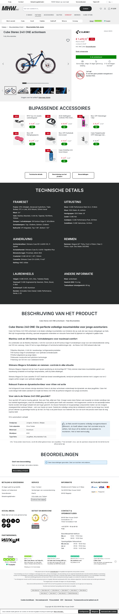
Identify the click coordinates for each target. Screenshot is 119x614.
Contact (21, 2)
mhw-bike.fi (53, 593)
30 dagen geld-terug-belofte (11, 487)
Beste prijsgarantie (82, 51)
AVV (61, 600)
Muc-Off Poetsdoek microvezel (66, 134)
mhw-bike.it (74, 590)
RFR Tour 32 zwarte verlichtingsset (34, 117)
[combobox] (53, 8)
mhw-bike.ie (83, 590)
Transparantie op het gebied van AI (86, 600)
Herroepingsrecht (42, 600)
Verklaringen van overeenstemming (43, 490)
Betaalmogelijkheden (37, 2)
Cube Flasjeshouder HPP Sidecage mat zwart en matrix (98, 134)
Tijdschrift (96, 2)
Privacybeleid (54, 600)
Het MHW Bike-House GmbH (71, 490)
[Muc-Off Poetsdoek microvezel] (51, 138)
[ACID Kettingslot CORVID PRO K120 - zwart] (51, 121)
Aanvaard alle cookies (108, 611)
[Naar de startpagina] (10, 8)
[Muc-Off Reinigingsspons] (19, 138)
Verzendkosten (81, 2)
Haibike (42, 21)
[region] (35, 69)
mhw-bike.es (55, 590)
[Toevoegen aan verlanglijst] (68, 40)
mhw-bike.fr (65, 590)
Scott (32, 21)
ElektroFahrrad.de (72, 593)
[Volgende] (68, 64)
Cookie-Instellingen (27, 600)
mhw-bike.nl (44, 593)
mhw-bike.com (45, 590)
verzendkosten (54, 571)
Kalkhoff (53, 21)
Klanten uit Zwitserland (9, 490)
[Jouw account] (105, 8)
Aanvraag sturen (44, 97)
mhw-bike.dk (62, 593)
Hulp (9, 2)
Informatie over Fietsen (39, 496)
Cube (22, 21)
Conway (75, 21)
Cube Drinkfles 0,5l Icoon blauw (66, 151)
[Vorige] (3, 64)
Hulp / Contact (36, 487)
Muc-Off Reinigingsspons (33, 134)
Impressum (68, 600)
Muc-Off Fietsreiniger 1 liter (98, 117)
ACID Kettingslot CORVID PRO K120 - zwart (66, 117)
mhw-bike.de (35, 590)
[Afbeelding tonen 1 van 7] (24, 83)
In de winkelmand (96, 57)
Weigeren (95, 611)
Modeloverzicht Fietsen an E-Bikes (72, 487)
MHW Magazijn (66, 493)
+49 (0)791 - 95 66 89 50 (69, 526)
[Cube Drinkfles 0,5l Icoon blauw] (51, 155)
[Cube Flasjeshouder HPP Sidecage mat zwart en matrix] (83, 138)
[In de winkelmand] (32, 127)
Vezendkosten (6, 493)
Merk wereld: (10, 21)
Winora (64, 21)
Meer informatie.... (59, 611)
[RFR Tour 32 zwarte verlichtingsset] (19, 121)
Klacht (34, 493)
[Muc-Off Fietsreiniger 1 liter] (83, 121)
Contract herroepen (38, 499)
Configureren (84, 611)
